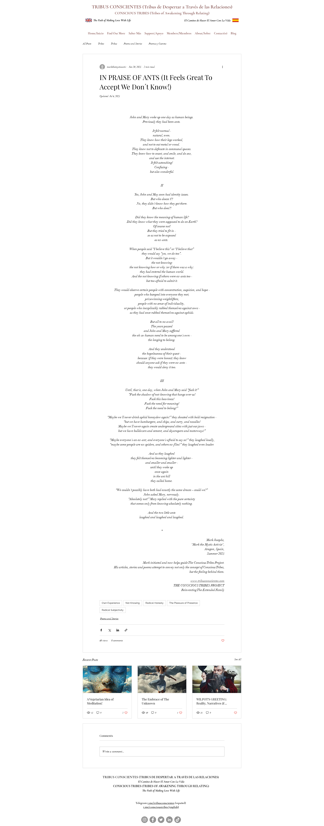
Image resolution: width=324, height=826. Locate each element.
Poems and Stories (133, 43)
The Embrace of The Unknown (155, 701)
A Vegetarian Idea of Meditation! (100, 701)
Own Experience (111, 603)
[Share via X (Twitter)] (109, 630)
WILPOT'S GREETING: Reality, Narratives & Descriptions (211, 701)
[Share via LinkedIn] (117, 630)
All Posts (87, 43)
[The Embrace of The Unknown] (162, 679)
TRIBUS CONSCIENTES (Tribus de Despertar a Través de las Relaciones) (162, 7)
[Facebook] (153, 819)
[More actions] (222, 67)
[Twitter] (161, 819)
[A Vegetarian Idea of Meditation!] (107, 679)
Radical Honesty (154, 603)
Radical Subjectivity (113, 610)
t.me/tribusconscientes (160, 803)
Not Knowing (133, 603)
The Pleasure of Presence (183, 603)
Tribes (101, 43)
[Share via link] (126, 630)
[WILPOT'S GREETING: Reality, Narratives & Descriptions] (216, 679)
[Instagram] (144, 819)
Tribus (114, 43)
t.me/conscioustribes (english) (161, 807)
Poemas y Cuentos (157, 43)
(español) (180, 803)
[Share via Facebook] (101, 630)
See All (237, 659)
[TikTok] (177, 819)
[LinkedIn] (169, 819)
